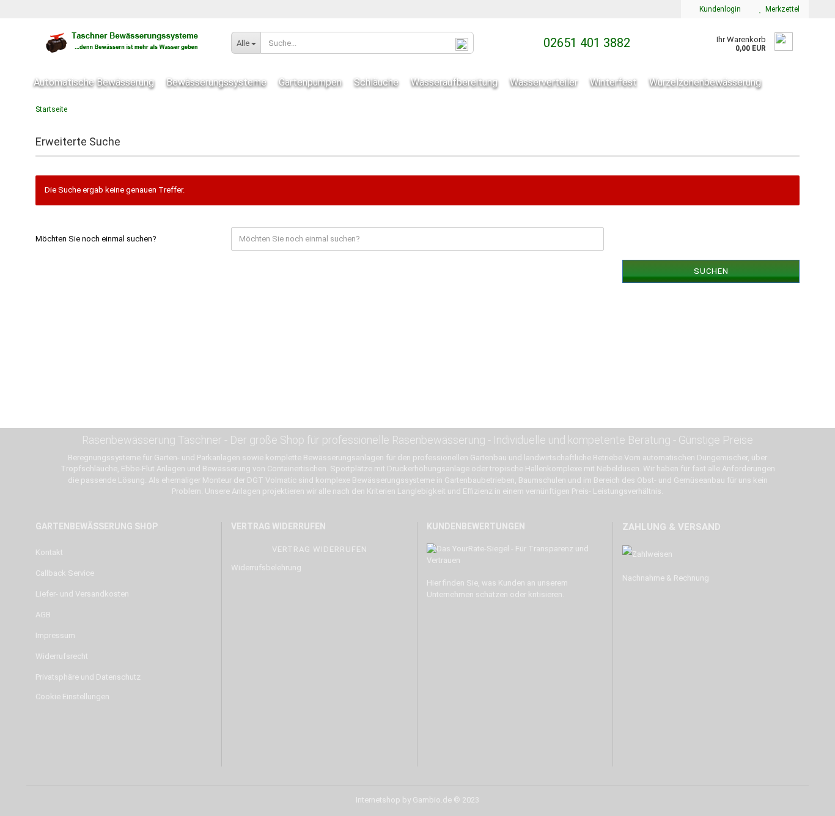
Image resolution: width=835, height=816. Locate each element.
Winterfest (613, 82)
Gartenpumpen (310, 82)
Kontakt (49, 552)
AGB (43, 614)
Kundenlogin (718, 9)
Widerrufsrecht (61, 656)
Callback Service (64, 573)
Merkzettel (781, 9)
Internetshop (378, 799)
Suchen (711, 271)
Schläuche (376, 82)
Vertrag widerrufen (319, 549)
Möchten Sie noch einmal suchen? (95, 238)
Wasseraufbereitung (454, 82)
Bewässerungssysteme (216, 82)
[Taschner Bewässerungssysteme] (124, 42)
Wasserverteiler (544, 82)
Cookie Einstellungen (72, 696)
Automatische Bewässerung (94, 82)
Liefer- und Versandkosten (82, 593)
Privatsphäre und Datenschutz (88, 677)
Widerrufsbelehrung (266, 567)
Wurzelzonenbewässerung (705, 82)
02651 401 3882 (585, 42)
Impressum (55, 635)
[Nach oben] (801, 798)
